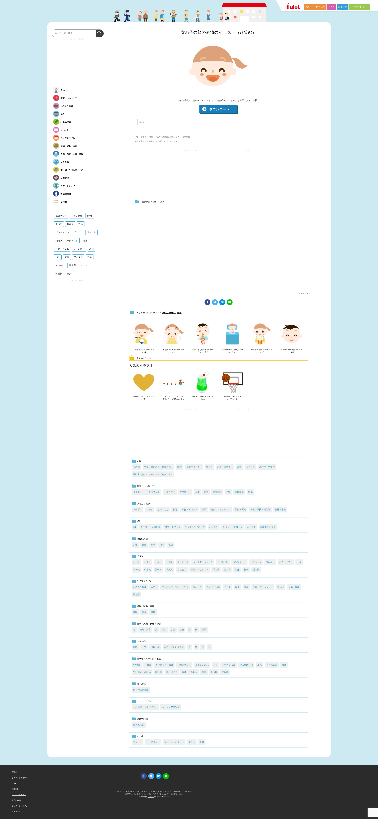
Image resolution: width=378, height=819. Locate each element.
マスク (83, 265)
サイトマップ (17, 811)
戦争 (153, 544)
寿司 (91, 249)
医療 (228, 492)
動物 (135, 647)
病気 (250, 492)
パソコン (213, 527)
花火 (246, 569)
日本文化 (141, 683)
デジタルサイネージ (195, 527)
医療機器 (239, 492)
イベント (141, 556)
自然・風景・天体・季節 (149, 623)
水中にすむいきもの (174, 647)
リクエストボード (359, 7)
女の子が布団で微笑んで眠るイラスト (232, 351)
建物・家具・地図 (145, 606)
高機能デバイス (268, 527)
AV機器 (136, 664)
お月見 (136, 562)
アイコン (137, 742)
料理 (85, 240)
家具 (144, 612)
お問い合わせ (17, 800)
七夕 (299, 562)
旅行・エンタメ (189, 509)
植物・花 (155, 647)
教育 (175, 509)
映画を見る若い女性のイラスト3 (262, 351)
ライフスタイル (144, 581)
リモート (91, 232)
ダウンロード (218, 109)
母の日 (216, 569)
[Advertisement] (191, 173)
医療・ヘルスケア (145, 486)
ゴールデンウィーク (203, 562)
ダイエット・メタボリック (146, 492)
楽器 (284, 664)
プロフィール (62, 232)
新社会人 (181, 569)
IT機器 (148, 664)
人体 (197, 492)
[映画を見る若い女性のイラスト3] (262, 334)
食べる (59, 224)
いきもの (141, 641)
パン (58, 257)
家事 (237, 587)
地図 (135, 612)
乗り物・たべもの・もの (149, 658)
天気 (164, 629)
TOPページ (16, 772)
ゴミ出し (78, 232)
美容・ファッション (220, 509)
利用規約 (342, 7)
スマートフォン (172, 527)
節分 (237, 569)
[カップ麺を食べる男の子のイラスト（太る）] (203, 334)
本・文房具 (271, 664)
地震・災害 (145, 629)
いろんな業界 (143, 503)
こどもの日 (222, 562)
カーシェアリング (171, 707)
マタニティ (185, 492)
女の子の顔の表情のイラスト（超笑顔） (218, 32)
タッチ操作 (76, 215)
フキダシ (78, 257)
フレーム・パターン (174, 742)
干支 (144, 647)
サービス (137, 509)
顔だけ (142, 122)
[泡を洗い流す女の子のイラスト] (173, 334)
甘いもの (60, 265)
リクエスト (72, 240)
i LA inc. (151, 797)
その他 (136, 467)
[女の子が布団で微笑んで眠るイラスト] (232, 334)
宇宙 (173, 629)
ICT (138, 521)
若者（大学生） (225, 467)
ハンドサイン (153, 742)
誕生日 (256, 569)
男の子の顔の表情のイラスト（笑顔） (291, 351)
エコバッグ (61, 215)
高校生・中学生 (267, 467)
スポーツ (197, 587)
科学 (204, 509)
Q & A (331, 7)
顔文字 (72, 265)
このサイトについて (315, 7)
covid (89, 215)
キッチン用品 (202, 664)
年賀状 (59, 273)
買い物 (280, 587)
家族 (179, 467)
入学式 (136, 569)
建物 (153, 612)
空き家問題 (138, 724)
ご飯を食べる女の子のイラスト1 (143, 351)
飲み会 (136, 594)
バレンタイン (239, 562)
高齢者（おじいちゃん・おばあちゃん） (153, 474)
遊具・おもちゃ (189, 672)
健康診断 (217, 492)
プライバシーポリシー (21, 806)
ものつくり (162, 509)
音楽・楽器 (293, 587)
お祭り (158, 562)
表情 (142, 141)
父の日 (227, 569)
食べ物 (214, 672)
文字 (201, 742)
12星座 (70, 224)
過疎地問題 (142, 719)
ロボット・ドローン (232, 527)
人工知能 (251, 527)
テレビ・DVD (213, 587)
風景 (204, 629)
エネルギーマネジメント (145, 707)
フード (149, 509)
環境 (170, 544)
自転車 (158, 672)
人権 (135, 544)
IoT (134, 527)
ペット (227, 587)
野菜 (89, 257)
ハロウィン (255, 562)
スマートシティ (144, 701)
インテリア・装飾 (164, 664)
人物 (136, 137)
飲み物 (225, 672)
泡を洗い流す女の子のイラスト (173, 351)
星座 (182, 629)
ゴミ (215, 664)
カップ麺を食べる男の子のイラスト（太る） (203, 351)
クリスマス (182, 562)
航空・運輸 (240, 509)
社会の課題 (142, 538)
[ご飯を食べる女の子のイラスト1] (144, 334)
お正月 (147, 562)
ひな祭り (270, 562)
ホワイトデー (286, 562)
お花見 (169, 562)
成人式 (169, 569)
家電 (259, 664)
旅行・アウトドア (199, 569)
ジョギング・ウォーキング (175, 587)
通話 (80, 224)
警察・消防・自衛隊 (260, 509)
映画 (246, 587)
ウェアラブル (184, 664)
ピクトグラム (62, 249)
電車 (204, 672)
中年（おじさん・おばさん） (158, 467)
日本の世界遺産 (141, 689)
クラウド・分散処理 (151, 527)
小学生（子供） (147, 137)
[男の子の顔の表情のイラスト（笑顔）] (291, 334)
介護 (206, 492)
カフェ (154, 587)
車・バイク (171, 672)
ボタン (191, 742)
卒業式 (147, 569)
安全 (144, 544)
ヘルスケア (169, 492)
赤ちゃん (250, 467)
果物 (67, 257)
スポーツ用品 (228, 664)
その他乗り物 (246, 664)
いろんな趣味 (139, 587)
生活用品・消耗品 (142, 672)
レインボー (79, 249)
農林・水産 (280, 509)
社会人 (209, 467)
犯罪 (162, 544)
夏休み (158, 569)
